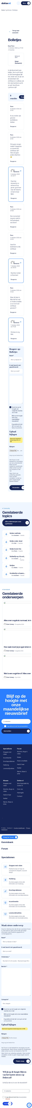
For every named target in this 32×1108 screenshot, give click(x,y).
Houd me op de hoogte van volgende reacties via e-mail (17, 409)
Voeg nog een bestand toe (15, 455)
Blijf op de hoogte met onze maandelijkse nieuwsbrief (17, 418)
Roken (19, 757)
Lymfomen (9, 10)
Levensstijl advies (8, 768)
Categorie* (5, 999)
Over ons (20, 789)
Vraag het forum (29, 1105)
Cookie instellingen (19, 828)
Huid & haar (20, 764)
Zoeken (18, 3)
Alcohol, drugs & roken (22, 753)
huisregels (17, 426)
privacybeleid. (18, 428)
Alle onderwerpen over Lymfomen (13, 523)
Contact (19, 796)
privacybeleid (23, 726)
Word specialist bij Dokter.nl (23, 785)
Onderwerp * (5, 957)
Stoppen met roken (7, 753)
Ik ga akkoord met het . (17, 726)
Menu (24, 3)
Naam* (11, 355)
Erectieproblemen (9, 761)
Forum (4, 848)
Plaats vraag (20, 1061)
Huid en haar (7, 795)
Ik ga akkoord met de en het (17, 426)
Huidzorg (6, 765)
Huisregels (20, 793)
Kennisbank (7, 842)
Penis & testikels (22, 761)
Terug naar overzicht (15, 32)
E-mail (15, 366)
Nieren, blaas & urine (22, 773)
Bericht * (4, 966)
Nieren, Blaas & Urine (8, 803)
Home (3, 10)
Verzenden (15, 487)
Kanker (19, 768)
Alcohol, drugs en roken (8, 790)
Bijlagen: (12, 446)
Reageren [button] (13, 126)
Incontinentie (7, 758)
